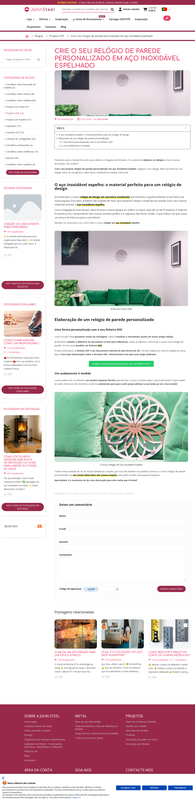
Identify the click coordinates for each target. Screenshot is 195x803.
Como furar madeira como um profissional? (21, 342)
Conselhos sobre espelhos (121, 493)
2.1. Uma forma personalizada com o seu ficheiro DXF (86, 142)
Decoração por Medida (137, 743)
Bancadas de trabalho (137, 730)
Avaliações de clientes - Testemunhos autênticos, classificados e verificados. (43, 745)
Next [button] (43, 236)
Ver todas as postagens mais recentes (23, 285)
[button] (166, 9)
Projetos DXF (99, 493)
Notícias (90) (12, 158)
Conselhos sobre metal (80, 493)
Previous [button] (2, 236)
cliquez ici (76, 797)
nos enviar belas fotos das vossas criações (95, 475)
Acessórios (29, 760)
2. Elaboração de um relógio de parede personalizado (82, 138)
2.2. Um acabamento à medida (74, 145)
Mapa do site (31, 751)
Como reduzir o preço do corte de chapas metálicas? (169, 654)
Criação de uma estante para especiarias (21, 225)
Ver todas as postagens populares (23, 390)
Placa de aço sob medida (88, 721)
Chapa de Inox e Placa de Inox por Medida (96, 733)
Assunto (63, 541)
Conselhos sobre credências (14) (22, 151)
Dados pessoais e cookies (37, 730)
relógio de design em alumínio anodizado (105, 197)
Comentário (65, 554)
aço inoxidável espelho (91, 204)
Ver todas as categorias (22, 172)
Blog (26, 755)
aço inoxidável (123, 222)
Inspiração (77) (13, 126)
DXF (100, 345)
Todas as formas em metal (89, 738)
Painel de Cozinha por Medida (141, 721)
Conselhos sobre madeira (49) (21, 100)
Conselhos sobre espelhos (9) (20, 164)
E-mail (62, 528)
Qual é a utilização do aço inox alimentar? (121, 654)
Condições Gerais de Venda (38, 726)
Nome (62, 515)
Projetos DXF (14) (15, 113)
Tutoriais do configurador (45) (20, 138)
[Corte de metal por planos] (39, 9)
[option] (23, 225)
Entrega (28, 734)
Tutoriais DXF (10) (15, 132)
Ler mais (8, 254)
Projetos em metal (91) (17, 106)
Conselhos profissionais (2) (19, 145)
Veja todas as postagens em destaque (22, 507)
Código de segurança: (70, 588)
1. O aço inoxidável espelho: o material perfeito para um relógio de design (92, 134)
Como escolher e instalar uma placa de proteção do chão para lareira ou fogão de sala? (20, 462)
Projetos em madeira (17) (18, 119)
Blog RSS (11, 526)
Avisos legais (30, 721)
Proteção (130, 734)
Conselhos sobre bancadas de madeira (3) (20, 86)
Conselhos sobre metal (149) (20, 94)
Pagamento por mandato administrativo (44, 739)
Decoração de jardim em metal (141, 739)
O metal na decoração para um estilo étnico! (75, 654)
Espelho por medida (136, 726)
